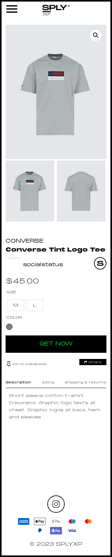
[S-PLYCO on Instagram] (56, 504)
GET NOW (56, 344)
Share (94, 362)
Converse (25, 241)
